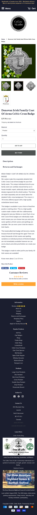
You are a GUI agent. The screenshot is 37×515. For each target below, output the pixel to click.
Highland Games (18, 468)
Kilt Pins (18, 333)
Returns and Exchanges (12, 167)
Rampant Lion (18, 363)
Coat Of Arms (18, 258)
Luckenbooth (18, 345)
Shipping (4, 122)
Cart (33, 8)
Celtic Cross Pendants (18, 348)
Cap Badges (18, 335)
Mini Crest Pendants (18, 377)
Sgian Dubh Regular (18, 355)
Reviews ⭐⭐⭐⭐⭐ (18, 306)
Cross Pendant (18, 379)
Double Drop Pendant (18, 382)
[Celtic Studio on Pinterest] (19, 397)
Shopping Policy (18, 318)
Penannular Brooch (18, 387)
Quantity (4, 135)
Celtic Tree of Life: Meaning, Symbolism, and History (18, 457)
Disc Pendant (18, 374)
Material (4, 127)
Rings (18, 338)
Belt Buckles (18, 353)
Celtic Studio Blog (18, 435)
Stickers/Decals (18, 360)
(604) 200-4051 (18, 422)
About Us (18, 308)
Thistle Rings (18, 340)
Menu (8, 8)
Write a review (19, 284)
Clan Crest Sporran (18, 350)
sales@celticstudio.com (18, 426)
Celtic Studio (18, 503)
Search (18, 321)
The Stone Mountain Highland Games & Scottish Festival (19, 490)
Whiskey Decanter (18, 358)
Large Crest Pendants (18, 372)
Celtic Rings (18, 343)
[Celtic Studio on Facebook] (14, 397)
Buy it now (18, 153)
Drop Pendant (18, 384)
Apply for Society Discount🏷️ (18, 323)
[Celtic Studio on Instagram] (23, 397)
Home (3, 39)
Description (8, 161)
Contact (18, 311)
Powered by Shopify (28, 503)
